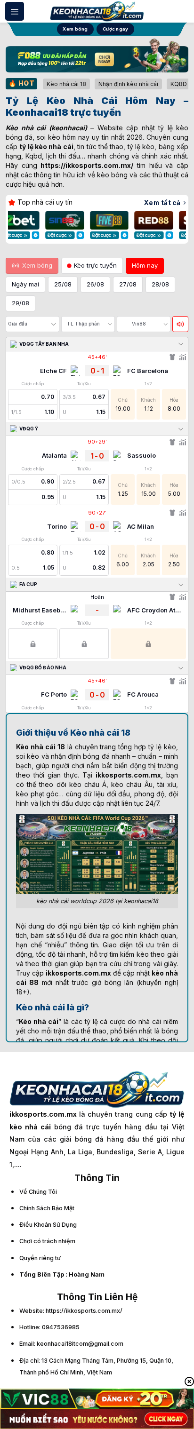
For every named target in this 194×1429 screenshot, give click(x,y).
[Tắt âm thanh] (180, 324)
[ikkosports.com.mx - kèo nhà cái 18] (97, 11)
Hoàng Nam (87, 1274)
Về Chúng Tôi (38, 1191)
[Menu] (14, 11)
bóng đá (96, 756)
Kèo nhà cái (26, 128)
